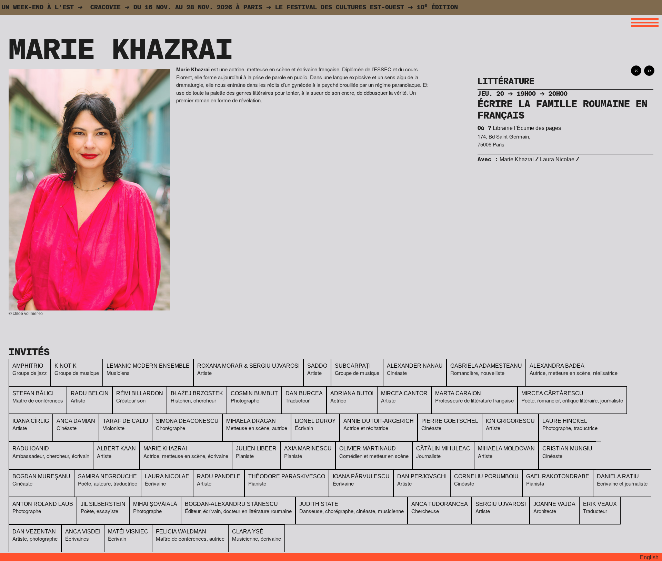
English (649, 557)
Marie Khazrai (517, 159)
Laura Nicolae (557, 159)
